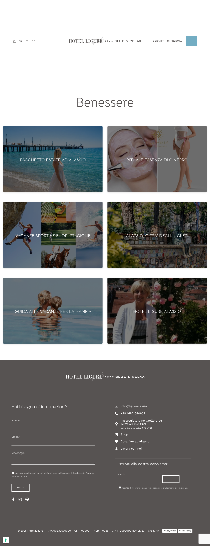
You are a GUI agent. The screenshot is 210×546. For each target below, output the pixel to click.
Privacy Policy (170, 531)
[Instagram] (20, 499)
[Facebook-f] (13, 499)
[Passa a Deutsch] (33, 41)
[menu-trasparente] (191, 41)
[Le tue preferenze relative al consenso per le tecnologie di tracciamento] (6, 540)
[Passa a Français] (27, 41)
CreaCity (153, 530)
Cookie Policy (185, 531)
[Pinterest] (27, 499)
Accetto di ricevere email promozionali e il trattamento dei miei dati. (155, 488)
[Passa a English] (20, 41)
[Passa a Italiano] (14, 41)
